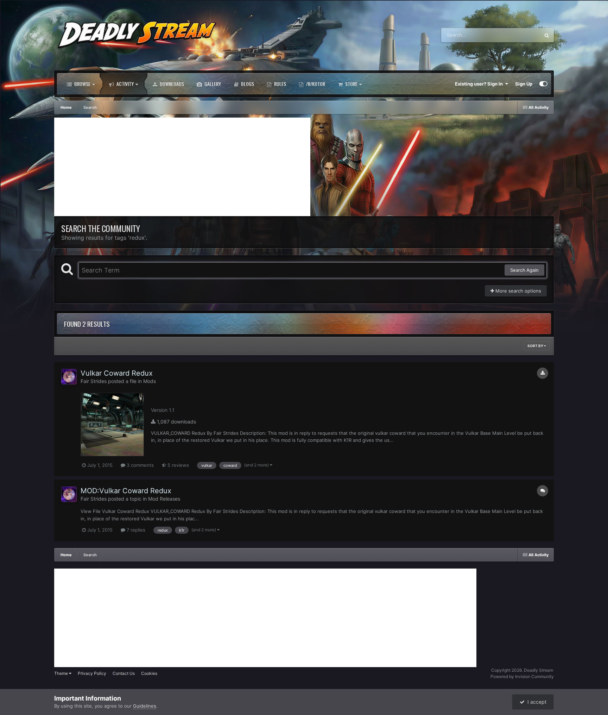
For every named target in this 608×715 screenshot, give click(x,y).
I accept (535, 702)
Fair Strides (94, 381)
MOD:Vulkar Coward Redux (126, 491)
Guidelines (144, 706)
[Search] (547, 35)
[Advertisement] (182, 167)
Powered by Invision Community (522, 676)
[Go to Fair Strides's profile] (69, 376)
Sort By (535, 346)
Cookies (149, 673)
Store (350, 83)
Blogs (247, 83)
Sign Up (523, 84)
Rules (279, 83)
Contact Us (124, 673)
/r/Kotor (315, 83)
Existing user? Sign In (480, 84)
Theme (61, 673)
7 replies (135, 530)
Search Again (524, 270)
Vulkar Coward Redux (117, 373)
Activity (124, 83)
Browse (81, 83)
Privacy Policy (92, 673)
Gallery (212, 83)
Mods (149, 381)
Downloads (171, 83)
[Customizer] (543, 83)
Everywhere (518, 35)
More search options (517, 291)
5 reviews (177, 465)
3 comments (139, 465)
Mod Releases (164, 499)
